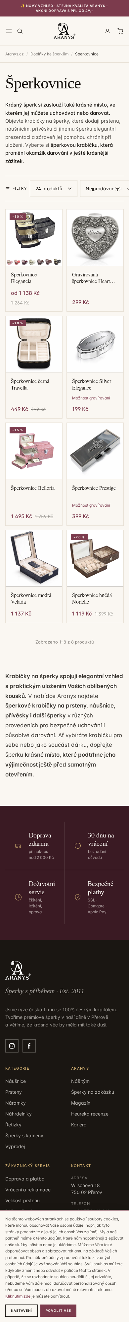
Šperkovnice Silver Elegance (91, 384)
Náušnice (15, 1081)
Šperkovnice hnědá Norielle (92, 598)
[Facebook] (29, 1046)
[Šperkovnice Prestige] (95, 451)
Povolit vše (58, 1310)
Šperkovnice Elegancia (24, 277)
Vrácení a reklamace (28, 1189)
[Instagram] (12, 1046)
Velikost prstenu (22, 1200)
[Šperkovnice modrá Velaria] (34, 558)
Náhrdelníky (18, 1114)
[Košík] (120, 31)
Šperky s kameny (24, 1135)
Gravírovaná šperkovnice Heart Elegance (91, 277)
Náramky (15, 1103)
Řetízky (13, 1124)
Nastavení (21, 1310)
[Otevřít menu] (9, 31)
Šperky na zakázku (92, 1092)
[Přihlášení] (107, 31)
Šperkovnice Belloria (33, 488)
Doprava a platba (25, 1178)
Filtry (20, 188)
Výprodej (15, 1146)
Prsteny (13, 1092)
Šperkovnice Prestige (94, 488)
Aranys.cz (14, 53)
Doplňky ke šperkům (49, 53)
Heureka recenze (89, 1114)
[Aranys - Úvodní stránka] (65, 31)
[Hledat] (20, 31)
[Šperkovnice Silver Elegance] (95, 344)
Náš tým (80, 1081)
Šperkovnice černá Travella (30, 384)
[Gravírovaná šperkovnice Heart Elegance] (95, 237)
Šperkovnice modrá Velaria (31, 598)
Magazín (80, 1103)
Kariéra (79, 1124)
